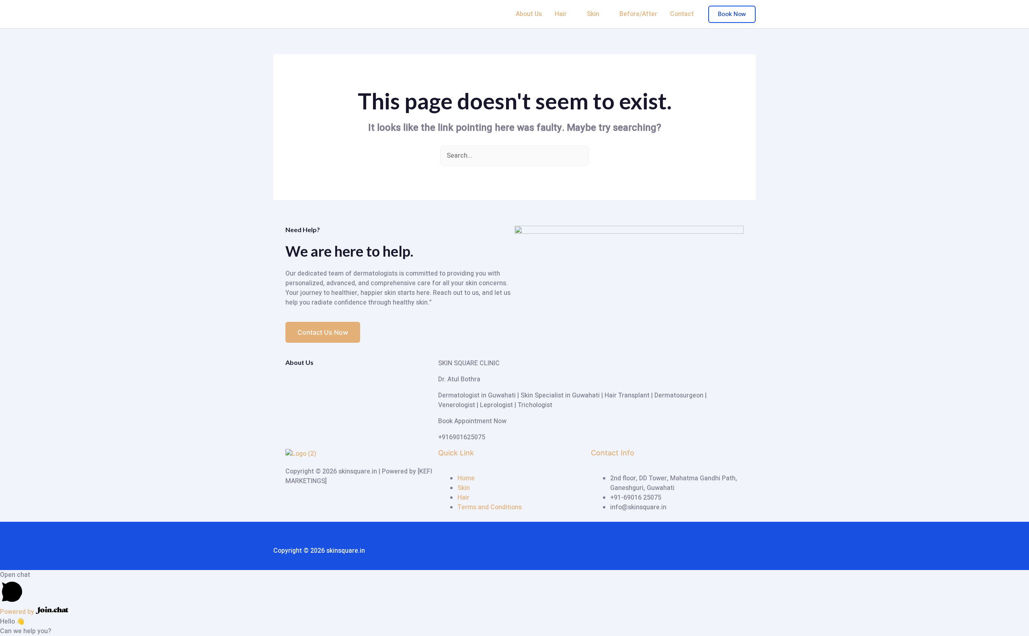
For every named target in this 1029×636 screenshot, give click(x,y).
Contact (682, 14)
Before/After (638, 14)
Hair (561, 14)
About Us (529, 14)
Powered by (18, 612)
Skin (593, 14)
